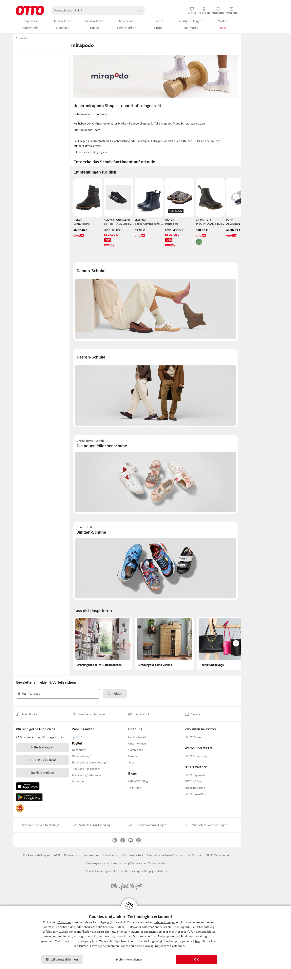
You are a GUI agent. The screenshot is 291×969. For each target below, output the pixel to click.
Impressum (91, 855)
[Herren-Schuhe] (155, 388)
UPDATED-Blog (138, 781)
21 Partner (64, 922)
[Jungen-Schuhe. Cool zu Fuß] (155, 561)
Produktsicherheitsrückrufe (164, 855)
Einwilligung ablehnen (62, 959)
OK (196, 959)
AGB (57, 855)
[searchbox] (93, 10)
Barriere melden (42, 773)
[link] (20, 808)
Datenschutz (72, 855)
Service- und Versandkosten (149, 863)
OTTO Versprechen (218, 855)
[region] (145, 937)
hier (197, 941)
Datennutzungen (164, 922)
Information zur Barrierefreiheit (123, 855)
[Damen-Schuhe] (155, 301)
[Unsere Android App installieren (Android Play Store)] (29, 797)
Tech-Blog (134, 787)
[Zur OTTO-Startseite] (30, 10)
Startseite (22, 38)
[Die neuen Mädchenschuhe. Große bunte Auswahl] (155, 474)
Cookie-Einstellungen (36, 855)
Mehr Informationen (129, 959)
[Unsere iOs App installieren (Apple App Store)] (28, 786)
